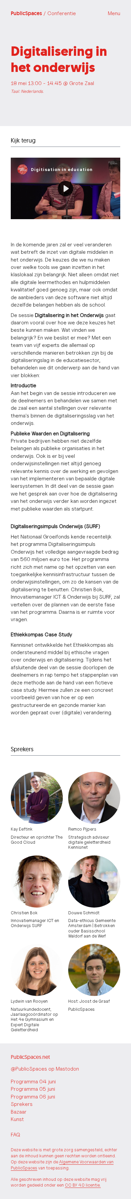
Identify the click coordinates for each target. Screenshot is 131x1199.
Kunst (17, 1119)
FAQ (15, 1134)
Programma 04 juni (33, 1081)
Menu (114, 13)
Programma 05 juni (33, 1089)
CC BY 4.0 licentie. (83, 1185)
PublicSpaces (43, 13)
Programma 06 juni (33, 1096)
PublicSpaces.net (30, 1056)
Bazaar (19, 1112)
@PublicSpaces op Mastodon (45, 1069)
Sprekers (22, 1104)
